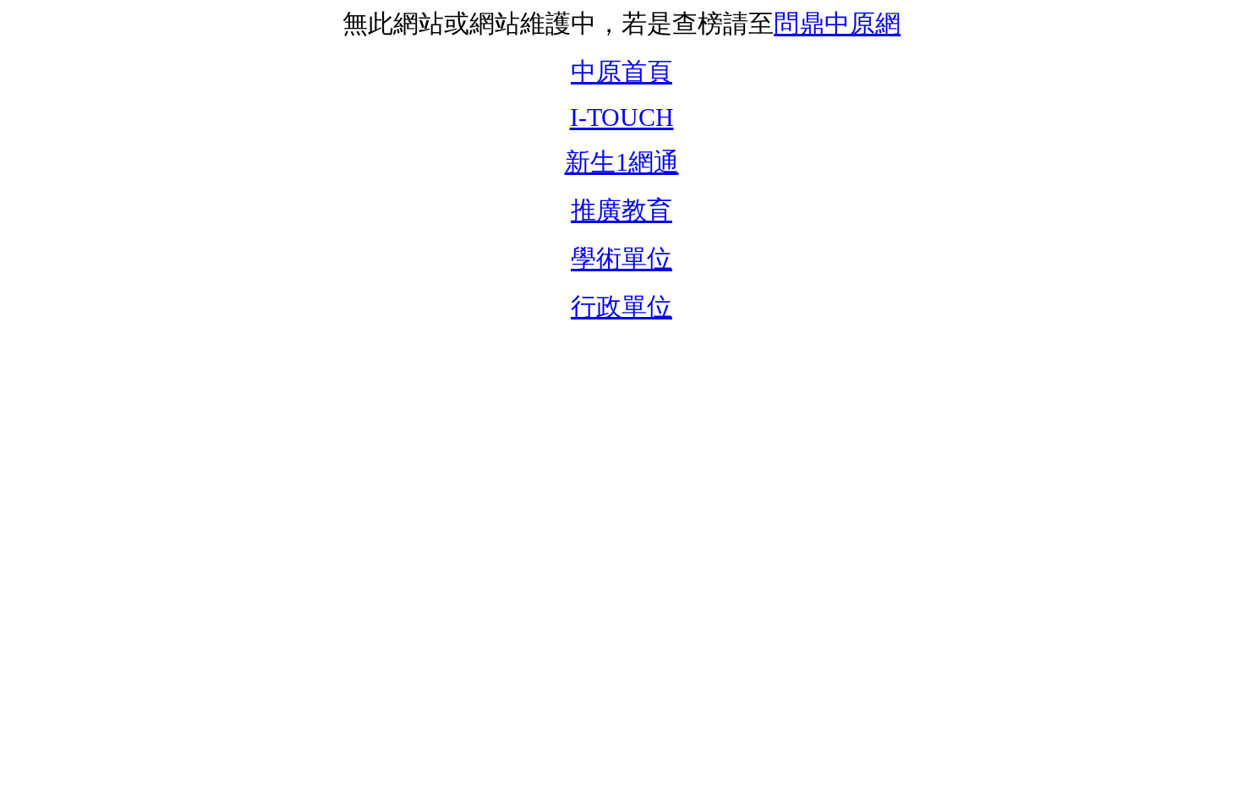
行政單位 (621, 306)
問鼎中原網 (837, 23)
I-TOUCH (622, 117)
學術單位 (621, 258)
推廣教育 (621, 210)
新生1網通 (622, 162)
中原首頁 (621, 71)
